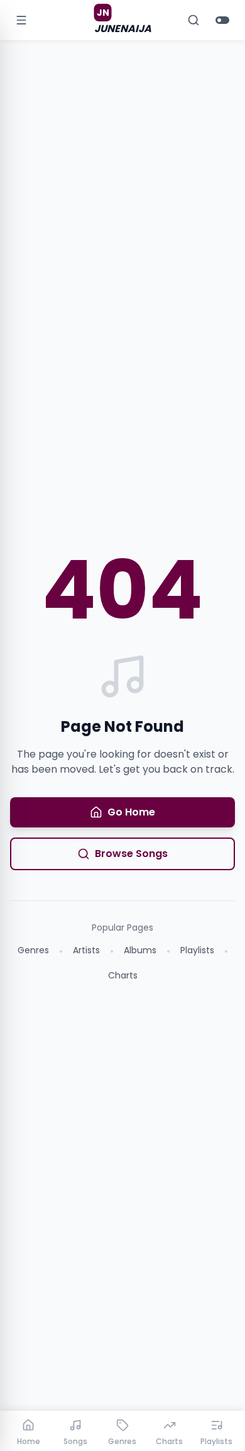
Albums (140, 950)
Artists (86, 950)
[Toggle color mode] (222, 20)
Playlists (197, 950)
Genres (33, 950)
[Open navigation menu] (21, 20)
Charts (123, 975)
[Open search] (193, 20)
